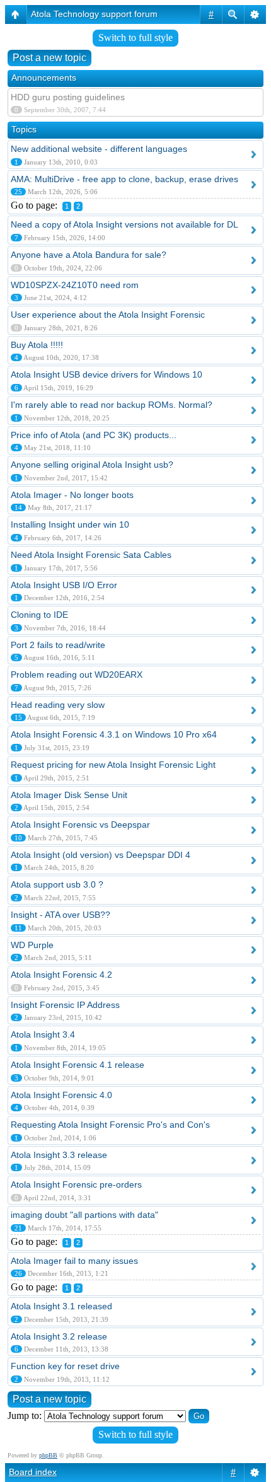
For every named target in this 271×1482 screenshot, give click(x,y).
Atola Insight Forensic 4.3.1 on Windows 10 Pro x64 (114, 734)
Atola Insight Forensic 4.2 (61, 975)
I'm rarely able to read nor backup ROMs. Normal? (111, 405)
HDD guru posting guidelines (68, 97)
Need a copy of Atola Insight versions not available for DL (124, 224)
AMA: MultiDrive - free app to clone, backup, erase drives (124, 179)
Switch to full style (135, 37)
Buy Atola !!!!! (37, 345)
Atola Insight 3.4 (43, 1034)
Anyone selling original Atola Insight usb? (92, 465)
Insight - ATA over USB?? (60, 915)
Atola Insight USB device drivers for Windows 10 (106, 374)
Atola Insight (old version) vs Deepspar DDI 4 (100, 855)
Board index (33, 1472)
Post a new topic (49, 57)
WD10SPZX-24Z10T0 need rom (75, 285)
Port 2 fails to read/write (58, 645)
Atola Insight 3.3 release (59, 1155)
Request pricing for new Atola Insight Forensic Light (113, 765)
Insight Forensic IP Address (65, 1005)
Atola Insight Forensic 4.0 (61, 1095)
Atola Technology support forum (94, 14)
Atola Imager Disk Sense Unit (69, 795)
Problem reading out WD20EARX (76, 674)
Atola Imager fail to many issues (74, 1261)
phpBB (48, 1455)
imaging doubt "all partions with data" (84, 1215)
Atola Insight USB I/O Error (64, 585)
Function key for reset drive (65, 1366)
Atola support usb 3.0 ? (57, 884)
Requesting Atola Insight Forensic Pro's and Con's (110, 1125)
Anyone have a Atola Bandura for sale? (88, 255)
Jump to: (25, 1415)
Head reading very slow (58, 705)
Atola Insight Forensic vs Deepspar (80, 824)
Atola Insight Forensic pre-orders (76, 1184)
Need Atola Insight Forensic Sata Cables (91, 555)
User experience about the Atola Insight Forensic (108, 315)
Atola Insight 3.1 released (61, 1306)
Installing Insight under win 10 (70, 524)
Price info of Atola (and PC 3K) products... (93, 435)
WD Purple (32, 945)
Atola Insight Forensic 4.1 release (77, 1065)
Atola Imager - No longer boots (72, 495)
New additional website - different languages (99, 149)
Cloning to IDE (39, 615)
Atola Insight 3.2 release (59, 1336)
